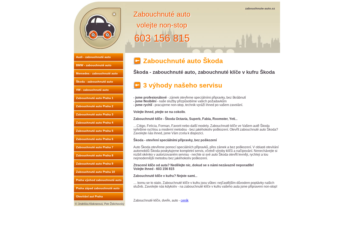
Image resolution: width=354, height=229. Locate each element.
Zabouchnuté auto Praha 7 (94, 147)
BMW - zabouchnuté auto (93, 65)
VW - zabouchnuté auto (92, 89)
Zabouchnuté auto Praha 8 (94, 155)
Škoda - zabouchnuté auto (94, 81)
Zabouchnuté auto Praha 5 (94, 130)
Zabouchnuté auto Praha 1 (94, 98)
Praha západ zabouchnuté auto (98, 188)
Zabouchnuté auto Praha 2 (94, 106)
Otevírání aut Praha (89, 196)
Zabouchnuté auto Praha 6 (94, 139)
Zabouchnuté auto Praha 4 (94, 122)
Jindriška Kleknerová (90, 203)
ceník (184, 200)
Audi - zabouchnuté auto (93, 57)
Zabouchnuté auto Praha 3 (94, 114)
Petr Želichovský (114, 203)
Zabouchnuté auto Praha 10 (95, 171)
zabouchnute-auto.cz (260, 8)
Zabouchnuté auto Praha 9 (94, 163)
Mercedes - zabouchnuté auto (97, 73)
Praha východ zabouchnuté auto (99, 180)
